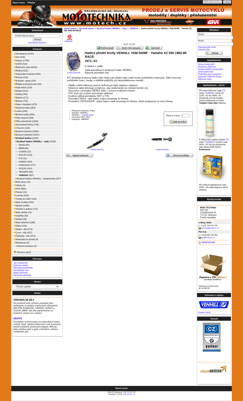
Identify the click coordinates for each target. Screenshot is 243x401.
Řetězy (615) (22, 70)
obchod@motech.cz (210, 228)
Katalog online (87, 115)
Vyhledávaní (37, 30)
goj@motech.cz (208, 237)
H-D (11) (23, 158)
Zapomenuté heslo (207, 47)
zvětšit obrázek (97, 149)
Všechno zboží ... (24, 252)
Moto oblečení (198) (25, 222)
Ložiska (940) (22, 195)
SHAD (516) (21, 64)
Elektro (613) (22, 91)
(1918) (36, 141)
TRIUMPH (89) (26, 172)
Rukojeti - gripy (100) (26, 81)
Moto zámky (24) (24, 212)
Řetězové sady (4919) (26, 67)
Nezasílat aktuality (22, 275)
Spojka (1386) (22, 205)
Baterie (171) (22, 97)
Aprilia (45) (24, 145)
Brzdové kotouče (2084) (27, 131)
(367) (26, 175)
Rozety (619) (22, 77)
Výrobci (37, 282)
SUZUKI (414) (25, 168)
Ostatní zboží (204, 312)
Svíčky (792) (22, 94)
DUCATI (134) (25, 155)
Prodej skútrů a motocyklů (210, 69)
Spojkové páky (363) (26, 108)
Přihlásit (31, 3)
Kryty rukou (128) (24, 87)
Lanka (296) (21, 111)
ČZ (223, 90)
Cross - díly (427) (24, 232)
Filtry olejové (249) (25, 118)
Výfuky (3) (20, 185)
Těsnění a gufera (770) (27, 209)
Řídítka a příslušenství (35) (28, 84)
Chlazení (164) (23, 128)
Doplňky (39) (22, 216)
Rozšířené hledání (37, 43)
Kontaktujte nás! (21, 270)
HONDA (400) (25, 162)
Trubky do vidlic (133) (26, 199)
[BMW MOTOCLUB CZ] (212, 351)
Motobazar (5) (22, 243)
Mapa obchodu (20, 273)
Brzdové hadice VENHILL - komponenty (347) (39, 178)
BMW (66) (23, 148)
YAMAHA (68, 41)
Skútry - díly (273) (24, 229)
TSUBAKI (209, 93)
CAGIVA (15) (25, 151)
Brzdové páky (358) (25, 114)
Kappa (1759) (22, 60)
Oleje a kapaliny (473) (26, 104)
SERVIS (17, 318)
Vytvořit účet (204, 49)
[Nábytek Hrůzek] (212, 369)
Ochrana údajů (20, 265)
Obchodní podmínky (23, 268)
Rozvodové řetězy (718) (27, 124)
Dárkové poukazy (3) (27, 246)
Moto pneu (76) (23, 182)
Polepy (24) (21, 192)
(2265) (27, 138)
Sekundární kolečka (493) (28, 74)
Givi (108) (20, 57)
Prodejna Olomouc (207, 67)
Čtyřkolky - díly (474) (25, 236)
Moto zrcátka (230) (25, 202)
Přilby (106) (21, 226)
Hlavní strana (19, 3)
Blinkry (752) (22, 101)
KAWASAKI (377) (27, 165)
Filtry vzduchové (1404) (27, 121)
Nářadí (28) (21, 219)
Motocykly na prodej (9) (27, 239)
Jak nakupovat (20, 263)
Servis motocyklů (206, 64)
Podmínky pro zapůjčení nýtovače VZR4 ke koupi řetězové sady (209, 76)
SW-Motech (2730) (25, 54)
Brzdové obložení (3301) (27, 135)
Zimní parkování (205, 72)
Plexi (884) (21, 189)
